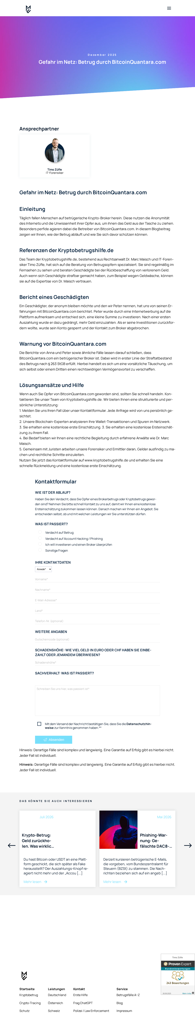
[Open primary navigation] (169, 8)
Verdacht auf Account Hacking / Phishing (74, 539)
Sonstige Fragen (56, 550)
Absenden (56, 740)
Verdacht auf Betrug (59, 532)
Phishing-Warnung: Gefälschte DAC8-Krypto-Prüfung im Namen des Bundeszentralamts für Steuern (156, 840)
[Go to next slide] (188, 846)
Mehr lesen (33, 881)
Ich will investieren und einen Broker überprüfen (78, 544)
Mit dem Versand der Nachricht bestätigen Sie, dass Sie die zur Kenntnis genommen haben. (98, 726)
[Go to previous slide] (11, 846)
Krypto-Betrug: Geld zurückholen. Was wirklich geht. (38, 840)
